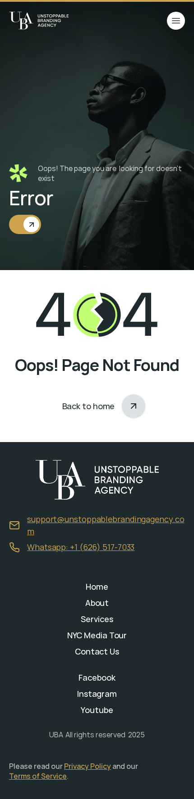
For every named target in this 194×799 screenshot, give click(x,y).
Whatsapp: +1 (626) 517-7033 (80, 547)
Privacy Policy (87, 766)
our (132, 766)
